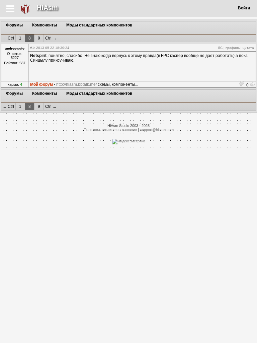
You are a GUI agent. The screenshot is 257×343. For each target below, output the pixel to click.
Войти (244, 8)
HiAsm (47, 7)
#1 (32, 48)
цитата (248, 48)
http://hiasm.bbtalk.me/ (76, 84)
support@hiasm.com (157, 130)
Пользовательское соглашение (110, 130)
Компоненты (44, 25)
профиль (233, 48)
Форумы (14, 25)
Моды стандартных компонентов (99, 25)
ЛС (220, 48)
